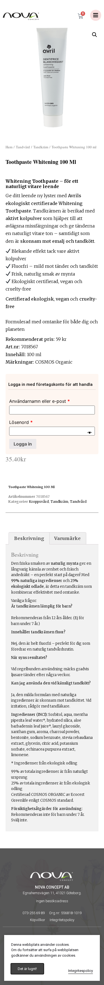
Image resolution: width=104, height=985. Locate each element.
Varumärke (67, 538)
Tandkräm (40, 146)
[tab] (29, 538)
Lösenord (21, 422)
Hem (9, 146)
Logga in (23, 444)
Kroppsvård (39, 501)
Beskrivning (29, 538)
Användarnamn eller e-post (39, 401)
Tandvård (23, 146)
